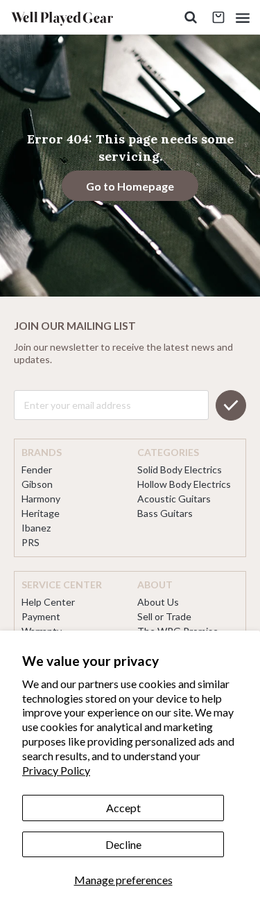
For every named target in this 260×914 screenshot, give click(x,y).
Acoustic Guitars (174, 498)
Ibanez (36, 528)
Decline (123, 844)
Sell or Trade (164, 616)
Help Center (48, 602)
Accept (123, 807)
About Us (158, 602)
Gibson (37, 484)
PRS (30, 542)
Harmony (40, 498)
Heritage (40, 513)
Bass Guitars (165, 513)
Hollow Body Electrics (184, 484)
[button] (242, 17)
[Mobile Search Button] (191, 18)
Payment (40, 616)
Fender (36, 469)
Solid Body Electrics (179, 469)
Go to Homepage (130, 186)
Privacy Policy (56, 770)
